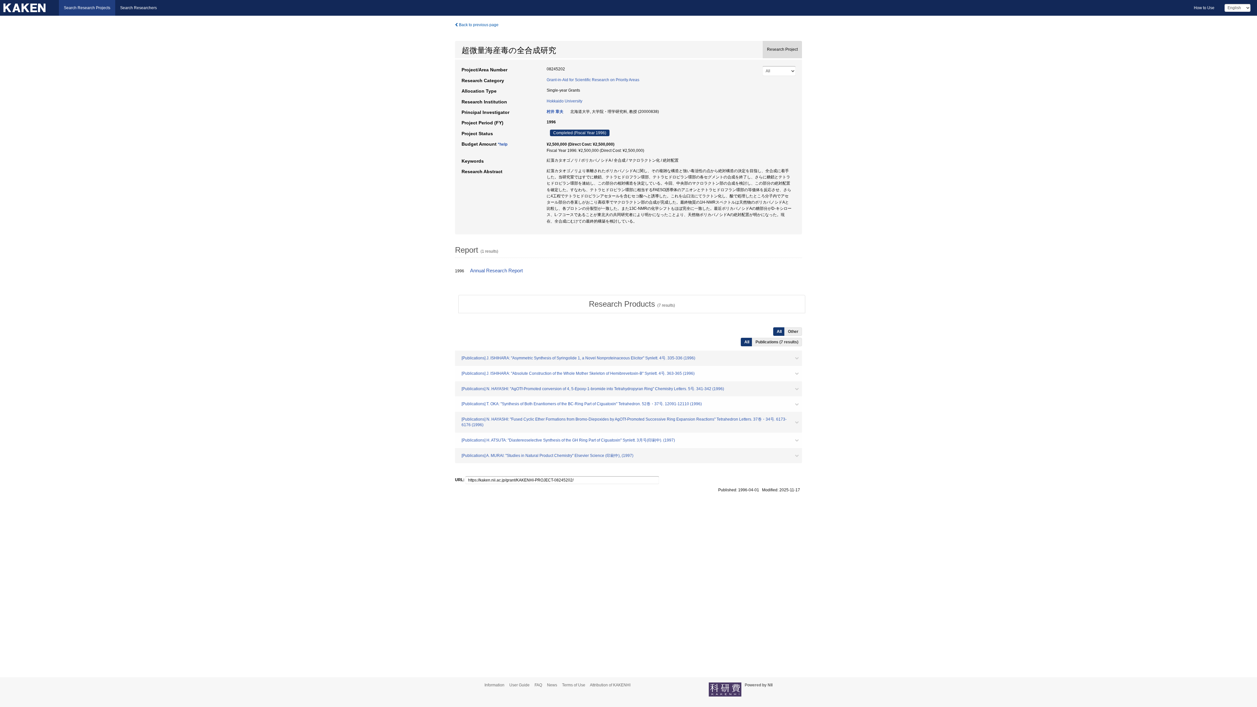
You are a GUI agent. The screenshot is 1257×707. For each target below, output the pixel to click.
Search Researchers (138, 8)
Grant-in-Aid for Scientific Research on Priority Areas (593, 80)
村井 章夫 (555, 111)
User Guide (519, 685)
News (552, 685)
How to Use (1204, 8)
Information (494, 685)
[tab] (631, 304)
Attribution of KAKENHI (610, 685)
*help (502, 144)
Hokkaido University (564, 101)
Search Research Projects (87, 8)
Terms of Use (573, 685)
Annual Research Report (496, 270)
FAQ (538, 685)
